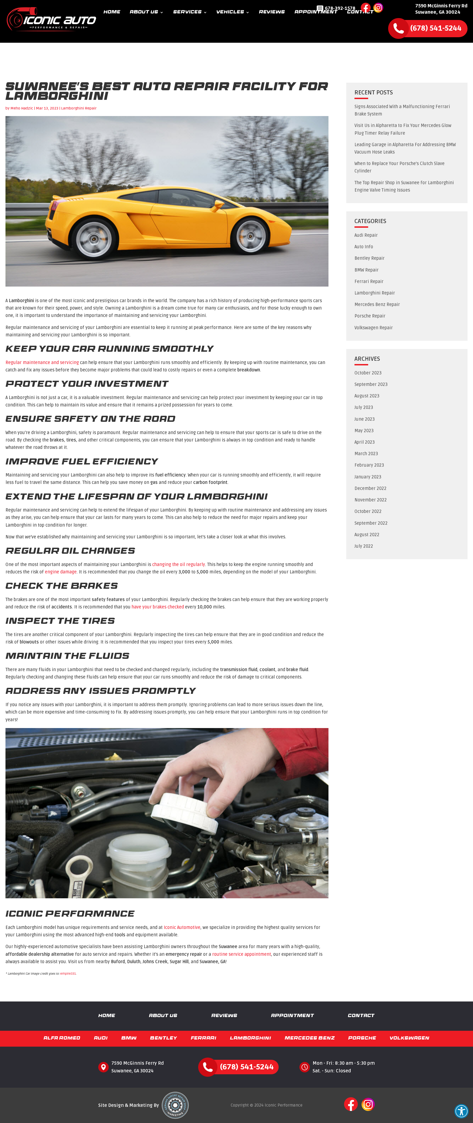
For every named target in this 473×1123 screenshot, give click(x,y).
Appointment (316, 12)
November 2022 (370, 500)
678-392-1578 (340, 8)
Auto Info (363, 247)
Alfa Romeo (62, 1038)
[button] (461, 1111)
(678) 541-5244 (436, 28)
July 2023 (363, 407)
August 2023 (366, 396)
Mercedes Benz (310, 1038)
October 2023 (368, 373)
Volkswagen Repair (373, 328)
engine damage (61, 572)
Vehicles (230, 12)
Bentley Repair (369, 258)
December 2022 (370, 488)
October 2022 (368, 511)
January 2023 (367, 477)
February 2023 (369, 465)
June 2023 (364, 419)
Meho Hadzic (21, 108)
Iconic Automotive (182, 927)
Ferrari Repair (368, 281)
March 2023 (366, 454)
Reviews (272, 12)
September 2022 (371, 523)
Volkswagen (409, 1038)
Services (187, 12)
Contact (360, 12)
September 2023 (371, 384)
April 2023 (364, 442)
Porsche (362, 1038)
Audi (101, 1038)
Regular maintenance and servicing (42, 362)
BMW (129, 1038)
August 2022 (366, 535)
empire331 (68, 973)
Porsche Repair (369, 316)
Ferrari (203, 1038)
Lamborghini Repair (79, 108)
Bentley (163, 1038)
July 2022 (363, 546)
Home (111, 12)
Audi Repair (366, 235)
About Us (144, 12)
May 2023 (364, 431)
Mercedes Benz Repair (377, 304)
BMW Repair (366, 270)
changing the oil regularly (178, 564)
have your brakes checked (158, 607)
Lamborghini (250, 1038)
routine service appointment (241, 954)
